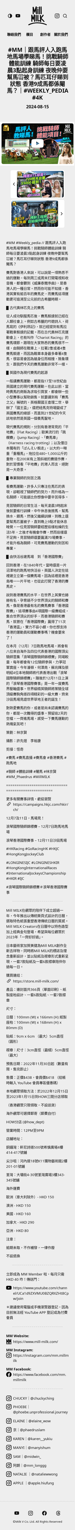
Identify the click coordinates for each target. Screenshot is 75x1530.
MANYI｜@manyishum (31, 1447)
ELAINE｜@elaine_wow (32, 1420)
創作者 (45, 34)
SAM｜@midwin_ (27, 1456)
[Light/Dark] (10, 16)
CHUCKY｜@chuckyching (33, 1398)
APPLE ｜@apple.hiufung (33, 1482)
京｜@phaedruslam (29, 1429)
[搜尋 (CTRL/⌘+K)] (65, 16)
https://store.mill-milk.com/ (36, 981)
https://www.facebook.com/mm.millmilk (39, 1377)
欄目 (29, 34)
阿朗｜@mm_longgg (29, 1465)
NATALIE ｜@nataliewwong (35, 1474)
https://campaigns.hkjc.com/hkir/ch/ (40, 807)
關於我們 (61, 34)
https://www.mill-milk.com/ (35, 1341)
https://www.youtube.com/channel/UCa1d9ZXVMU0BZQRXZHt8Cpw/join (41, 1293)
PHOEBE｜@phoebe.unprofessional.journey (40, 1409)
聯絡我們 (14, 34)
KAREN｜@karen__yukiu (32, 1438)
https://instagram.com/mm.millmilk (41, 1358)
